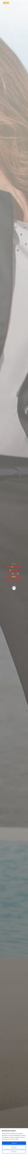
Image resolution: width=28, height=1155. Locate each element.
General (14, 563)
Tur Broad (5, 3)
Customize (14, 1147)
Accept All (14, 1143)
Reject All (14, 1151)
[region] (14, 1141)
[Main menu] (25, 3)
